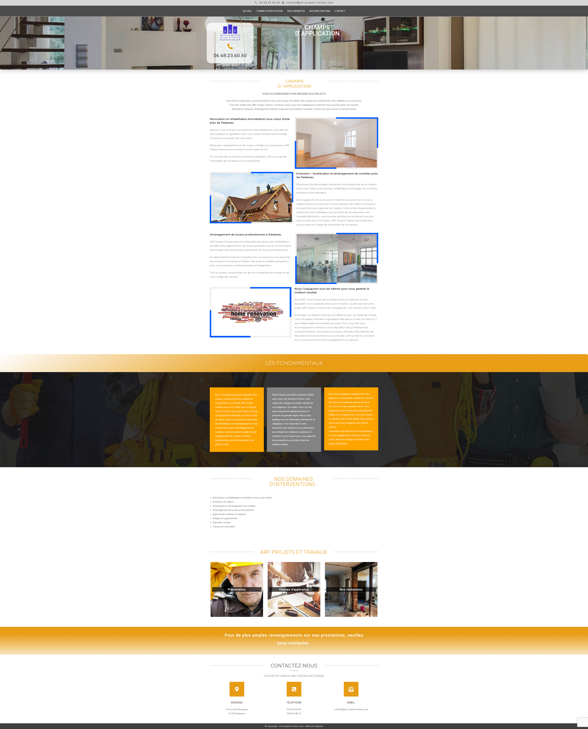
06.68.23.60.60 (230, 55)
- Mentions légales (313, 726)
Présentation (237, 589)
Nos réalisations (351, 589)
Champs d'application (294, 589)
